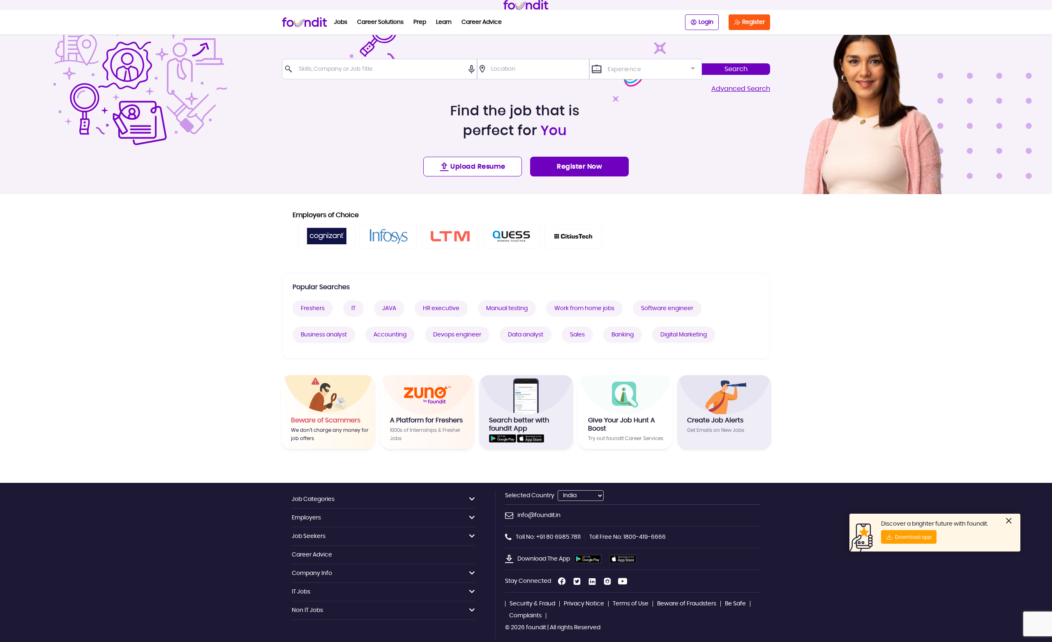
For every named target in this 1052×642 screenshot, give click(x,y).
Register (753, 22)
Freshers (313, 308)
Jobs (340, 22)
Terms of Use (630, 604)
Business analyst (324, 335)
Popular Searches (321, 287)
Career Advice (481, 22)
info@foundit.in (539, 515)
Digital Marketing (683, 335)
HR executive (441, 308)
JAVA (389, 308)
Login (706, 22)
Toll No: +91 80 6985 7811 (548, 537)
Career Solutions (380, 22)
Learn (444, 22)
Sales (577, 335)
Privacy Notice (584, 604)
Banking (622, 335)
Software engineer (667, 308)
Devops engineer (457, 335)
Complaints (525, 616)
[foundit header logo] (526, 5)
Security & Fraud (532, 604)
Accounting (390, 335)
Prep (419, 22)
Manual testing (507, 308)
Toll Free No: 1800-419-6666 (627, 537)
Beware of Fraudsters (686, 604)
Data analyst (525, 335)
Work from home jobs (584, 308)
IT (353, 308)
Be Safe (735, 604)
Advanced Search (740, 89)
